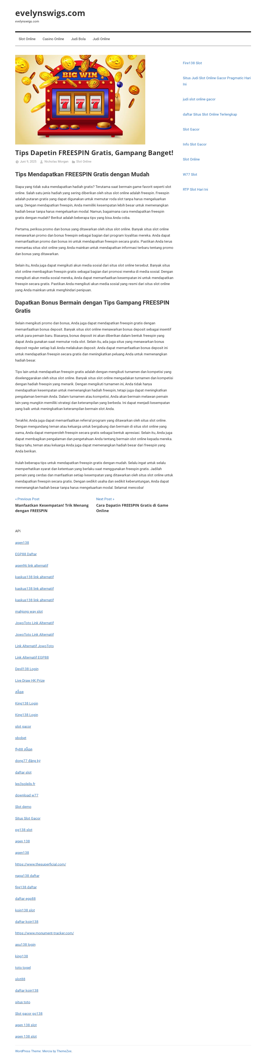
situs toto (22, 1002)
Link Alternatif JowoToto (34, 646)
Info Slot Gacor (195, 144)
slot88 (20, 979)
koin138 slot (25, 910)
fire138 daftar (26, 887)
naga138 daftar (27, 876)
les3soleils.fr (25, 784)
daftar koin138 (26, 922)
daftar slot (23, 772)
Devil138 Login (26, 669)
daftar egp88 (25, 898)
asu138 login (25, 944)
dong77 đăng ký (28, 761)
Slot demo (23, 807)
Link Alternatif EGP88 (32, 657)
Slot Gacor (191, 129)
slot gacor (23, 726)
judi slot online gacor (199, 99)
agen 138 (22, 841)
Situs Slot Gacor (28, 818)
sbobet (20, 738)
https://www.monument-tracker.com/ (44, 933)
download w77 (26, 795)
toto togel (23, 968)
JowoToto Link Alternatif (34, 623)
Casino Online (53, 39)
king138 (21, 956)
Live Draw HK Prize (30, 680)
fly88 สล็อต (23, 749)
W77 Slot (190, 174)
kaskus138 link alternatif (34, 577)
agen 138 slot (26, 1025)
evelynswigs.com (50, 13)
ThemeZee (64, 1051)
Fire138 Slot (192, 63)
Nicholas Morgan (56, 161)
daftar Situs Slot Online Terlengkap (210, 114)
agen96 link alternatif (31, 565)
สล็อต (19, 692)
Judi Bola (78, 39)
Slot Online (27, 39)
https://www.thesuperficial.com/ (40, 864)
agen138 (22, 543)
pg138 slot (23, 830)
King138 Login (26, 703)
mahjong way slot (29, 611)
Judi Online (101, 39)
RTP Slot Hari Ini (195, 189)
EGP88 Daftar (26, 554)
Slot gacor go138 (29, 1013)
